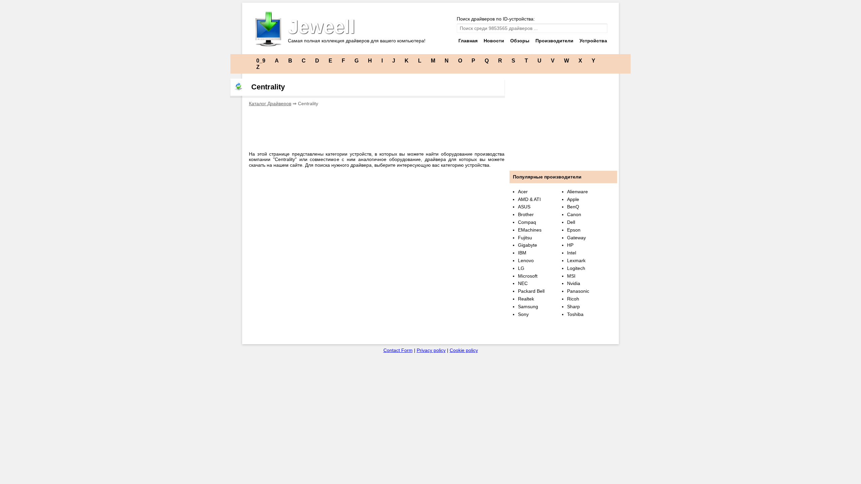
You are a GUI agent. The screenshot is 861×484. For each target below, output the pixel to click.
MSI (571, 276)
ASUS (524, 206)
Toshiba (575, 314)
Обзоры (519, 40)
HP (570, 245)
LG (521, 268)
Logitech (576, 268)
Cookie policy (464, 350)
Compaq (527, 222)
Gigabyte (527, 245)
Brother (526, 214)
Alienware (577, 191)
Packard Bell (531, 291)
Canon (574, 214)
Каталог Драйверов (270, 103)
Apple (573, 199)
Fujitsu (525, 237)
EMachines (529, 230)
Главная (468, 40)
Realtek (526, 298)
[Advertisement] (371, 127)
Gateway (576, 237)
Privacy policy (431, 350)
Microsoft (527, 276)
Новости (494, 40)
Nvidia (573, 283)
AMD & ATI (529, 199)
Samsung (528, 306)
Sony (523, 314)
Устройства (593, 40)
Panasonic (578, 291)
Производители (554, 40)
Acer (523, 191)
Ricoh (573, 298)
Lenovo (526, 260)
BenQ (573, 206)
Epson (574, 230)
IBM (522, 252)
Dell (571, 222)
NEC (523, 283)
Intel (571, 252)
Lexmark (576, 260)
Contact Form (398, 350)
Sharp (573, 306)
